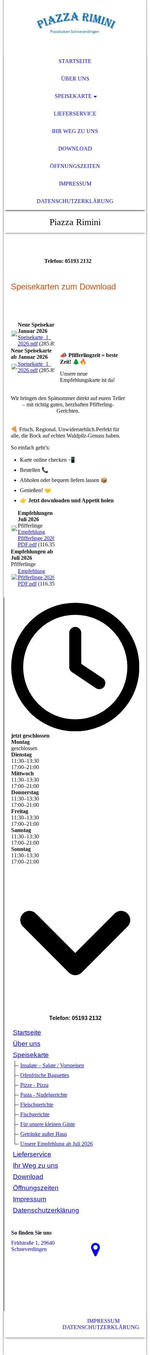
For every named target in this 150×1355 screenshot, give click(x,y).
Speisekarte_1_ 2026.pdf (34, 340)
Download (75, 149)
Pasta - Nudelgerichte (43, 1095)
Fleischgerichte (36, 1105)
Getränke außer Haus (43, 1134)
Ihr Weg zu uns (75, 131)
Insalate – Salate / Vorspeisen (52, 1065)
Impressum (75, 184)
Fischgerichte (35, 1114)
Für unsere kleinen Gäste (47, 1124)
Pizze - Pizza (34, 1085)
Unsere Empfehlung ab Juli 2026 (56, 1144)
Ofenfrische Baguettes (44, 1075)
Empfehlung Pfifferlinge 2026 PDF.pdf (36, 538)
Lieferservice (75, 114)
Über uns (75, 79)
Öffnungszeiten (75, 166)
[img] (75, 26)
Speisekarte (73, 96)
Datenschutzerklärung (75, 201)
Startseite (75, 61)
